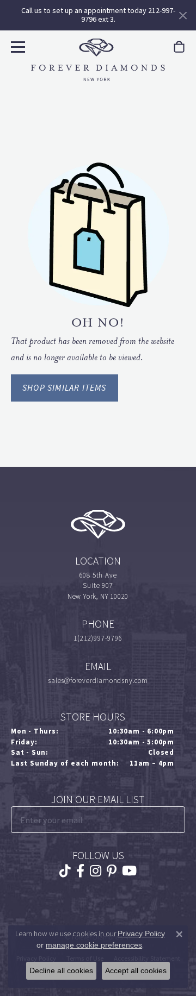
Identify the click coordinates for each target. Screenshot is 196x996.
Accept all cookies (136, 970)
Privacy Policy (141, 933)
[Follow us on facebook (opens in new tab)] (80, 871)
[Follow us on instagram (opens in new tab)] (95, 871)
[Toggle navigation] (16, 45)
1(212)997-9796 (98, 638)
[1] (176, 819)
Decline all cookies (61, 970)
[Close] (182, 15)
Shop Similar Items (64, 387)
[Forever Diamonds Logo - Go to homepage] (98, 60)
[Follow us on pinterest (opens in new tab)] (112, 871)
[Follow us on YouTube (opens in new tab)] (129, 871)
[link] (179, 47)
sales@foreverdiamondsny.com (98, 680)
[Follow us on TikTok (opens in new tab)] (65, 871)
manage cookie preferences (94, 945)
